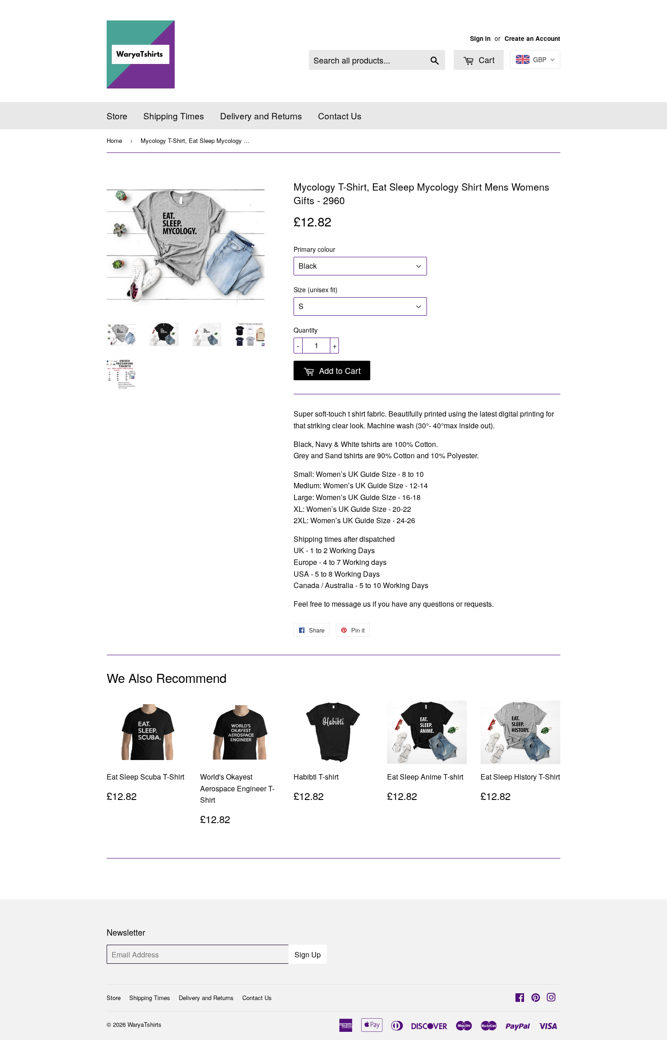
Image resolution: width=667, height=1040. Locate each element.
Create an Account (532, 38)
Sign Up (307, 954)
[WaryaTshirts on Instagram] (551, 998)
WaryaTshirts (145, 1024)
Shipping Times (173, 115)
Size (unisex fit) (316, 289)
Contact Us (340, 115)
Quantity (306, 329)
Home (114, 140)
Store (117, 115)
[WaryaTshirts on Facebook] (520, 998)
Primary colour (314, 249)
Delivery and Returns (261, 115)
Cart (485, 59)
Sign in (480, 38)
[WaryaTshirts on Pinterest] (535, 998)
